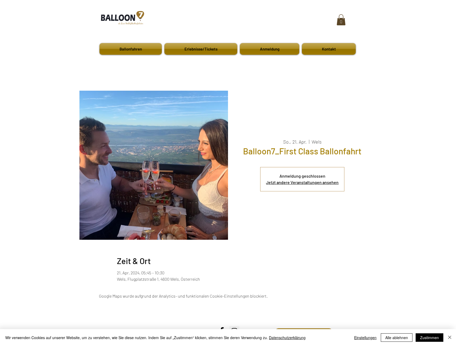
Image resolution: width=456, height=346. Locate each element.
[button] (341, 19)
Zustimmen (429, 337)
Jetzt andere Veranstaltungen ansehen (302, 182)
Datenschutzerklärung (287, 337)
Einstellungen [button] (365, 337)
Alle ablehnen (396, 337)
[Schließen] (449, 337)
